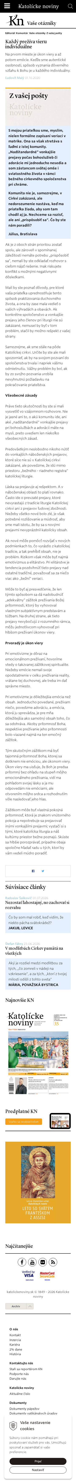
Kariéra (15, 1344)
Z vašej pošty (54, 33)
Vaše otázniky (37, 33)
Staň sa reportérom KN (26, 1369)
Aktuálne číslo (20, 1393)
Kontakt (15, 1335)
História (15, 1354)
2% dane (16, 1349)
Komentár (22, 33)
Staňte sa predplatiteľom (24, 1121)
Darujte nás (18, 1378)
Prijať (38, 1461)
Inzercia (15, 1340)
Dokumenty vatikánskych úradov (33, 1413)
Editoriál (10, 33)
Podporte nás (19, 1374)
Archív (16, 1306)
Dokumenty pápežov (24, 1408)
